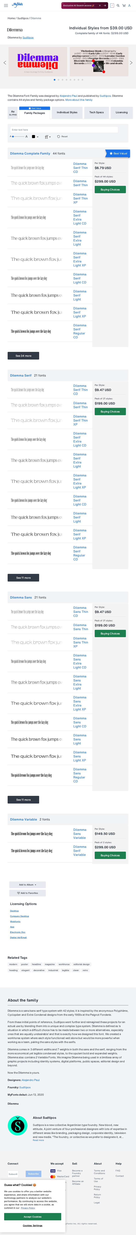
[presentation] (4, 63)
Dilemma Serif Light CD (79, 278)
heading (13, 970)
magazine (50, 964)
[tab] (55, 79)
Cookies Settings (33, 1225)
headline (36, 964)
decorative (39, 970)
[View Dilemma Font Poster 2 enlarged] (99, 61)
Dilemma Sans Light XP (79, 756)
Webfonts (15, 921)
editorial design (82, 964)
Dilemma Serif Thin (80, 183)
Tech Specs (96, 112)
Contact (120, 1176)
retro (85, 970)
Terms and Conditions (99, 1172)
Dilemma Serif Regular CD (79, 331)
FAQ (118, 1170)
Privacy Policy (97, 1188)
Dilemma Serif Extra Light (79, 238)
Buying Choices (110, 190)
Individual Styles (67, 112)
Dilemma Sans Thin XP (80, 642)
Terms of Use (98, 1180)
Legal (97, 1202)
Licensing (122, 112)
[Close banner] (100, 5)
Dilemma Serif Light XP (79, 312)
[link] (124, 5)
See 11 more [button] (23, 578)
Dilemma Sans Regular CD (79, 775)
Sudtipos (22, 18)
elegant (26, 970)
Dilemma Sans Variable (79, 833)
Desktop (14, 910)
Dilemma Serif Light (79, 295)
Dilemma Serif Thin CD (80, 167)
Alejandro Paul (68, 96)
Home (11, 18)
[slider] (18, 136)
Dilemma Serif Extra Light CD (79, 217)
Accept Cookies (33, 1216)
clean (76, 970)
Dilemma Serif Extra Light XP (79, 259)
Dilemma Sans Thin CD (80, 611)
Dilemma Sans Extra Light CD (79, 661)
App (12, 926)
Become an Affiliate (78, 1182)
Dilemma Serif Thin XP (80, 198)
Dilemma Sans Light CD (79, 722)
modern (13, 964)
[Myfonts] (17, 6)
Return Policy (97, 1196)
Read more (38, 1140)
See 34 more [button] (23, 356)
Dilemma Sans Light (79, 739)
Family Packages (34, 113)
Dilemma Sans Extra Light (79, 682)
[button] (35, 137)
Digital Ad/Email (18, 937)
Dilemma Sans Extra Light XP (79, 703)
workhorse (64, 964)
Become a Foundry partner (77, 1173)
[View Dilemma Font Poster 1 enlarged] (37, 61)
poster (24, 964)
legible (65, 970)
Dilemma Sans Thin (80, 627)
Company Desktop (19, 916)
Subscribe (33, 1173)
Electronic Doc (17, 932)
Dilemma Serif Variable (79, 850)
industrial (53, 970)
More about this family (79, 100)
